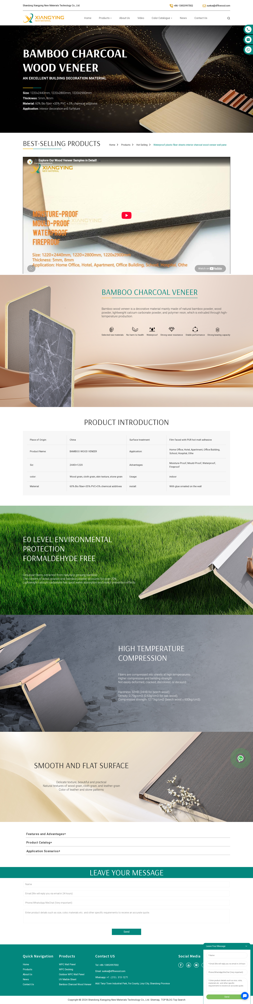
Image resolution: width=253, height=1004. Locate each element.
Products (125, 144)
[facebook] (180, 965)
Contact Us (28, 984)
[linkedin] (196, 965)
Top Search (179, 999)
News (26, 979)
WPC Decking (66, 969)
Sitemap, (155, 999)
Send (126, 931)
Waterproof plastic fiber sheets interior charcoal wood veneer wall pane (189, 144)
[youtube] (188, 965)
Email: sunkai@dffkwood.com (110, 971)
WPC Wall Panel (67, 964)
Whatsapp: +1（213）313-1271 (111, 977)
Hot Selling (142, 144)
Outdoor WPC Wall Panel (71, 974)
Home (112, 144)
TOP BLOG (166, 999)
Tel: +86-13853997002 (107, 965)
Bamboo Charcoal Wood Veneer (75, 984)
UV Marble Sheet (67, 979)
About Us (27, 974)
